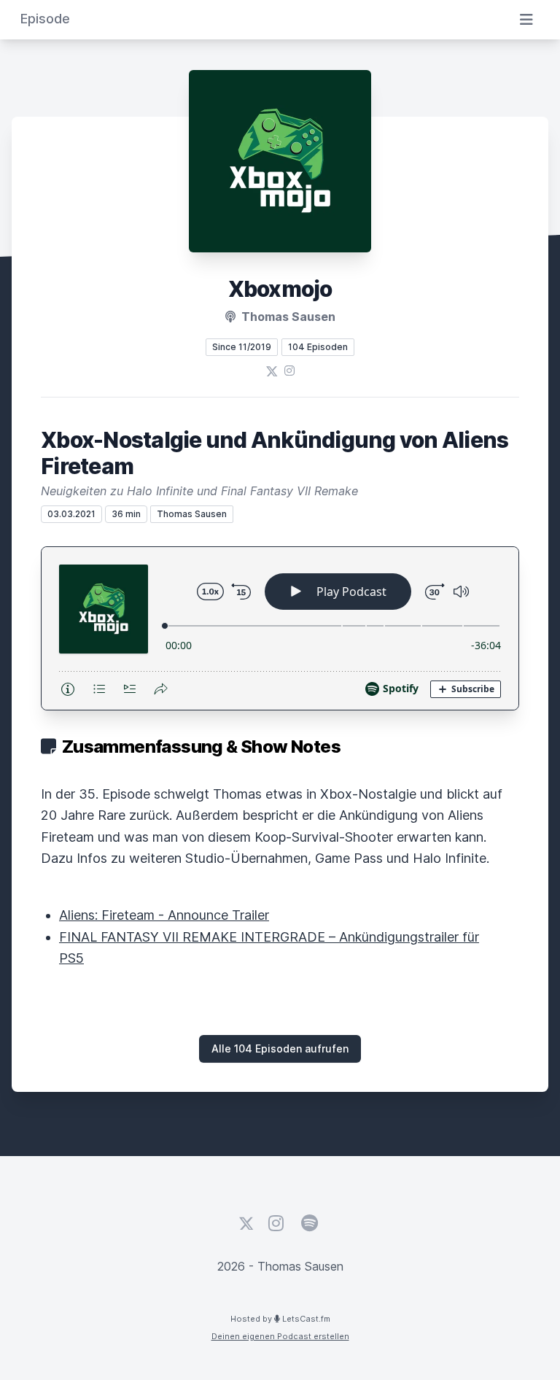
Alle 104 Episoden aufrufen (280, 1048)
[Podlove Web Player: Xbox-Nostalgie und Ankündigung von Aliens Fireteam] (280, 628)
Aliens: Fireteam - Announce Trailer (164, 915)
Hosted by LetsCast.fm (280, 1319)
